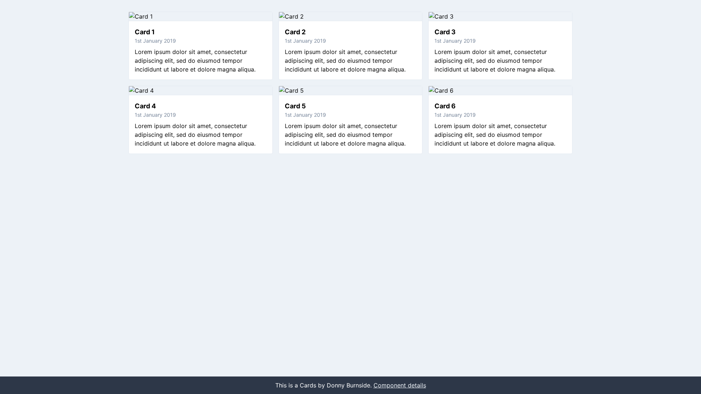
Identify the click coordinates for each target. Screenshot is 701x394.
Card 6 (445, 106)
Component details (400, 385)
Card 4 (145, 106)
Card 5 (295, 106)
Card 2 (295, 32)
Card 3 (445, 32)
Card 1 (145, 32)
